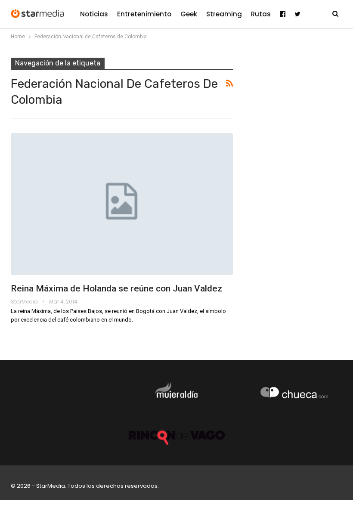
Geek (188, 14)
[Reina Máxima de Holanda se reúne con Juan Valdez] (122, 204)
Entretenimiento (144, 14)
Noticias (94, 14)
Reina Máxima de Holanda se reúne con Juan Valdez (116, 288)
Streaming (224, 14)
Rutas (261, 14)
